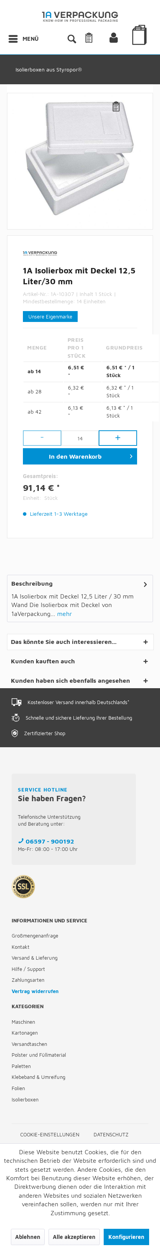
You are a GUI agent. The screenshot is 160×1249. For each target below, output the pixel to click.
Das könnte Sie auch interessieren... (64, 641)
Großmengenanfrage (35, 935)
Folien (18, 1088)
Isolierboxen (25, 1099)
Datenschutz (111, 1134)
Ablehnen (27, 1236)
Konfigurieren (126, 1236)
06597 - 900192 (50, 841)
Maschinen (23, 1022)
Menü (30, 38)
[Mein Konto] (120, 39)
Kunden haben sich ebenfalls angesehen (70, 680)
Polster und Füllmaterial (39, 1055)
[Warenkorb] (140, 46)
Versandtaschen (29, 1044)
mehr (63, 613)
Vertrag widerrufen (35, 991)
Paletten (21, 1066)
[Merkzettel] (98, 39)
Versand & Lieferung (34, 958)
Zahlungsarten (28, 980)
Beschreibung (31, 583)
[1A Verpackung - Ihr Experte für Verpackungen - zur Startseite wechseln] (80, 18)
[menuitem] (23, 39)
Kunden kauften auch (43, 661)
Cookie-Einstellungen (49, 1134)
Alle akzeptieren (74, 1236)
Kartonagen (25, 1033)
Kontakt (21, 947)
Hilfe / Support (28, 969)
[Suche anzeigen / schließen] (71, 39)
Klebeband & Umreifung (38, 1077)
